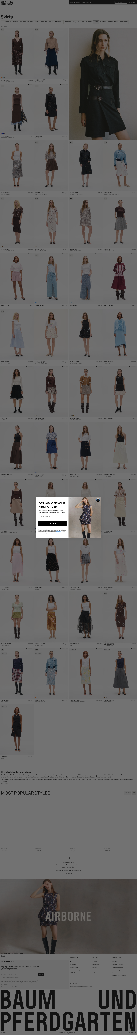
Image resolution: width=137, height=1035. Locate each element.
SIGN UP (52, 524)
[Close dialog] (98, 500)
